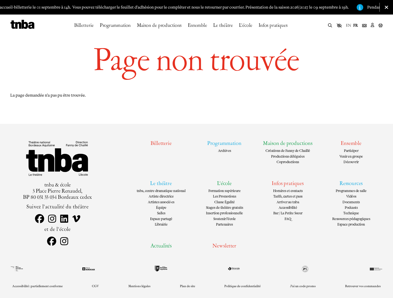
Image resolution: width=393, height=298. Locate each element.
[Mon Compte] (372, 25)
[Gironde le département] (234, 269)
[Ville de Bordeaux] (88, 268)
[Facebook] (39, 219)
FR (355, 26)
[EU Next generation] (375, 268)
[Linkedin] (64, 219)
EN (348, 26)
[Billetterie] (364, 26)
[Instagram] (52, 219)
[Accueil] (22, 24)
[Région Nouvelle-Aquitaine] (161, 269)
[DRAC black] (16, 269)
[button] (339, 26)
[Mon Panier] (380, 25)
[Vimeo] (76, 219)
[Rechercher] (330, 25)
